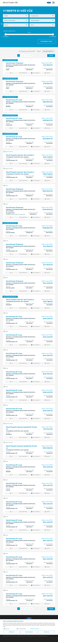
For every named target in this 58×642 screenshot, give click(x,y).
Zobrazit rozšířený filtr (9, 31)
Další (51, 55)
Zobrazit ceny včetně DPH (28, 51)
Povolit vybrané (29, 632)
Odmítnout (11, 632)
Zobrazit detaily (34, 628)
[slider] (6, 34)
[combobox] (16, 16)
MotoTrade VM (10, 2)
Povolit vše (46, 632)
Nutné (7, 628)
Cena (29, 32)
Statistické (23, 628)
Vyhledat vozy (46, 41)
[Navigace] (53, 2)
